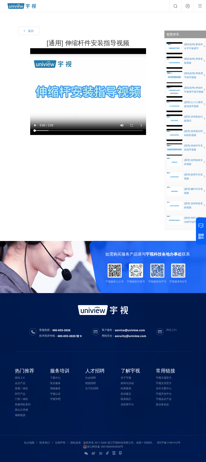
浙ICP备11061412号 (168, 442)
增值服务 (55, 388)
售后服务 (55, 383)
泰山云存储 (21, 409)
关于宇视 (126, 377)
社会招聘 (90, 377)
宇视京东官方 (164, 383)
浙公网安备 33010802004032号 (105, 446)
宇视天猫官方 (164, 377)
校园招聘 (90, 383)
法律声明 (60, 442)
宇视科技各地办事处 (164, 254)
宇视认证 (55, 394)
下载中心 (55, 377)
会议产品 (20, 383)
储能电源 (20, 415)
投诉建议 (126, 394)
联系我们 (126, 399)
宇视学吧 (55, 399)
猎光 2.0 (20, 377)
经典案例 (126, 388)
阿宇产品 (20, 394)
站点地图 (29, 442)
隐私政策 (75, 442)
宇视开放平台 (164, 394)
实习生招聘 (91, 388)
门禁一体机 (21, 399)
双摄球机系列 (23, 404)
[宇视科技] (21, 6)
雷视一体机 (21, 388)
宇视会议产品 (164, 399)
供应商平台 (127, 404)
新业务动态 (162, 404)
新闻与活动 (127, 383)
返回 (31, 31)
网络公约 (171, 330)
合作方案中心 (164, 388)
